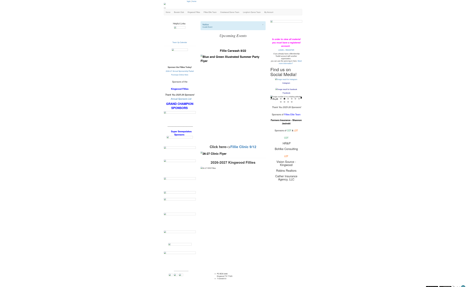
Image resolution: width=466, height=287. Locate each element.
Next (301, 98)
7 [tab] (295, 99)
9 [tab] (281, 102)
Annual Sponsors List (181, 98)
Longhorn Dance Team (252, 12)
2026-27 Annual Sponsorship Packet (180, 71)
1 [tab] (273, 99)
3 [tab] (281, 99)
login (189, 1)
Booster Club (179, 12)
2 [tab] (277, 99)
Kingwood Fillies (194, 12)
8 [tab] (299, 99)
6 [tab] (292, 99)
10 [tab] (284, 102)
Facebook (286, 93)
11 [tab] (288, 102)
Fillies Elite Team (210, 12)
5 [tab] (288, 99)
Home (168, 12)
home (194, 1)
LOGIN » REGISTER (286, 50)
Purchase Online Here (179, 74)
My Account (268, 12)
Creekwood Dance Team (229, 12)
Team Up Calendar (179, 42)
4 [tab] (284, 99)
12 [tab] (292, 102)
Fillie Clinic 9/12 (243, 146)
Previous (271, 98)
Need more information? (290, 62)
